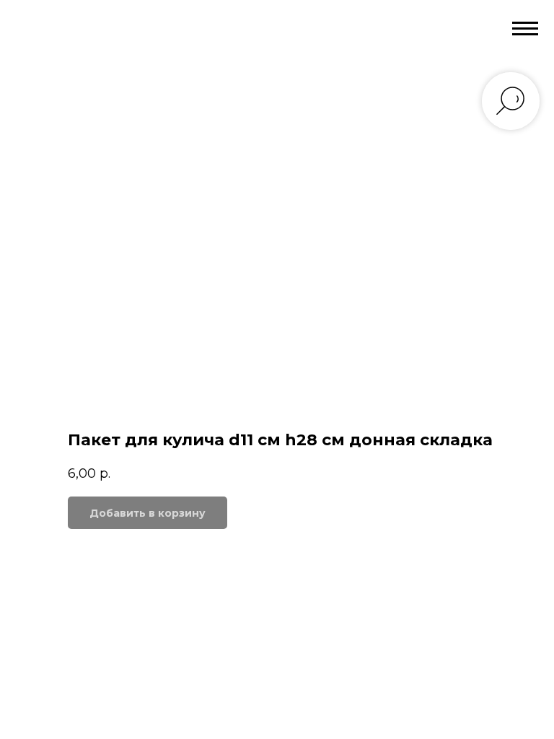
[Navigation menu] (525, 29)
